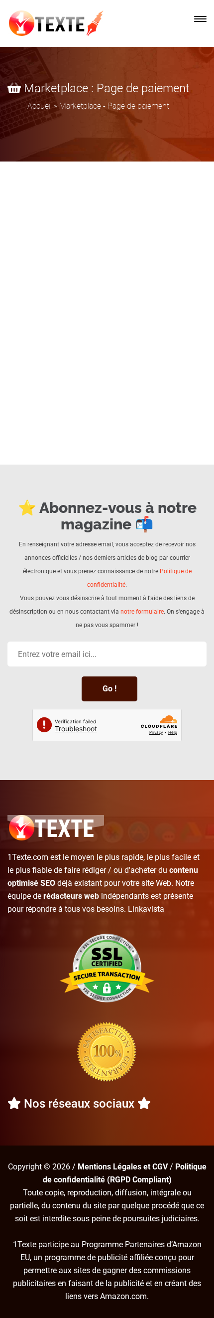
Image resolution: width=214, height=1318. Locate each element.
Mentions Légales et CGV (123, 1166)
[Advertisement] (107, 273)
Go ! (109, 688)
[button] (200, 19)
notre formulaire (142, 611)
